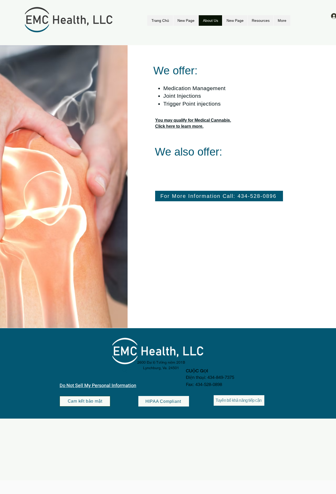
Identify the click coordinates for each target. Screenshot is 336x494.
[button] (261, 20)
